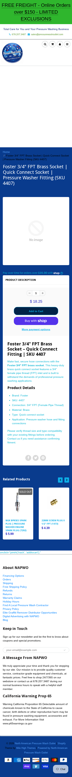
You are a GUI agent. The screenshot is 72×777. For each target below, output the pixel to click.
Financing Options (13, 575)
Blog (5, 619)
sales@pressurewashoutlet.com (47, 34)
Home (6, 151)
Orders (7, 579)
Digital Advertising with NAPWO (21, 616)
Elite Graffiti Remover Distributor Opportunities (30, 612)
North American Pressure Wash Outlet (35, 743)
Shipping (8, 583)
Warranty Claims (12, 597)
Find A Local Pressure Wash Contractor (26, 605)
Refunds (8, 590)
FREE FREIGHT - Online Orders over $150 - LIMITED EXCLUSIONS (36, 12)
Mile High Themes (26, 748)
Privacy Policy (11, 608)
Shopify (62, 743)
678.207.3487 (19, 34)
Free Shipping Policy (15, 586)
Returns (7, 594)
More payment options (36, 329)
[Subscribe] (64, 650)
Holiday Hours (11, 601)
